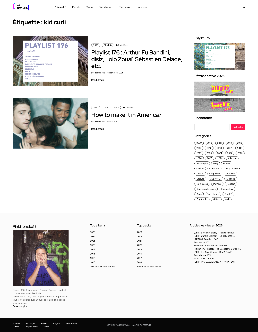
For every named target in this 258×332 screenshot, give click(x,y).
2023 (240, 153)
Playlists (76, 7)
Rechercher (203, 118)
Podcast (231, 184)
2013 (239, 143)
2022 (229, 153)
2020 (209, 153)
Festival (200, 173)
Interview (230, 173)
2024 (199, 158)
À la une (232, 158)
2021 (219, 153)
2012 (229, 143)
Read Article (97, 80)
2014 (198, 148)
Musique (230, 178)
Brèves (226, 163)
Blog (215, 163)
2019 (198, 153)
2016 (219, 148)
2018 (239, 148)
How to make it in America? (126, 115)
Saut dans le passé (206, 189)
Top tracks (124, 7)
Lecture (200, 178)
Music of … (215, 178)
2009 (199, 143)
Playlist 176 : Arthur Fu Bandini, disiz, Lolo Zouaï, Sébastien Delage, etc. (136, 59)
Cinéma (200, 168)
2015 (209, 148)
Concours (214, 168)
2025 (95, 45)
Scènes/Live (227, 189)
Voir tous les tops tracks (149, 267)
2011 (219, 143)
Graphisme (214, 173)
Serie (199, 194)
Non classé (202, 184)
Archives (142, 7)
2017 (229, 148)
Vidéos (89, 7)
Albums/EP (60, 7)
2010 (95, 107)
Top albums (105, 7)
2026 (220, 158)
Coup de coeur (111, 107)
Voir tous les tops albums (102, 267)
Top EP (228, 194)
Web (227, 199)
